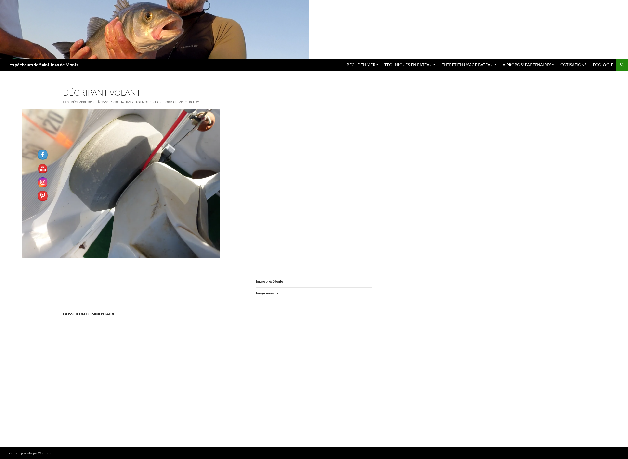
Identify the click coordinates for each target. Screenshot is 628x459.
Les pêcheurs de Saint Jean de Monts (42, 64)
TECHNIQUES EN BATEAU (408, 64)
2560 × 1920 (109, 102)
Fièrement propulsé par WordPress (29, 453)
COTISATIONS (573, 64)
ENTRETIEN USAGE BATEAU (468, 64)
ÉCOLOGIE (603, 64)
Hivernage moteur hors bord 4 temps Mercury (162, 102)
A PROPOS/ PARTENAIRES (527, 64)
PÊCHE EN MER (361, 64)
